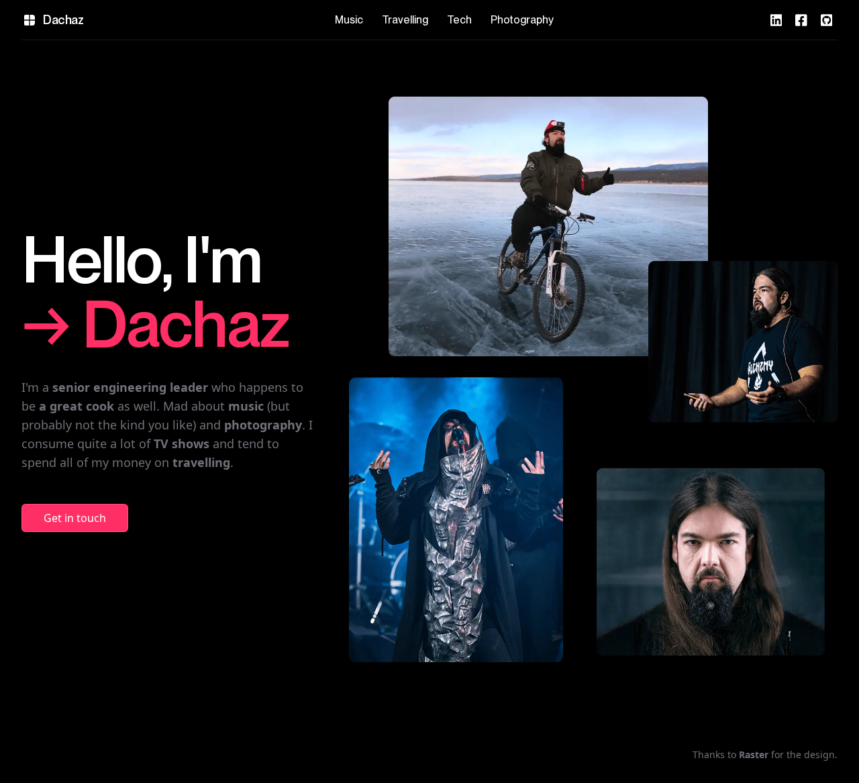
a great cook (76, 406)
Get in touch (75, 518)
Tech (459, 19)
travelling (201, 462)
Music (349, 19)
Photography (522, 19)
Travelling (405, 19)
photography (263, 425)
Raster (753, 754)
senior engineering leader (130, 387)
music (246, 406)
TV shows (181, 443)
